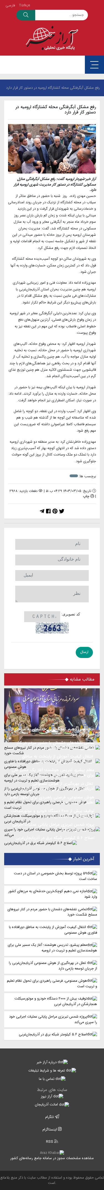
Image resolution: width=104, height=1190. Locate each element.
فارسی (10, 5)
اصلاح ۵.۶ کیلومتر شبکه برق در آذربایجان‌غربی (53, 1034)
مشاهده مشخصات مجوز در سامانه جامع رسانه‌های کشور (52, 1158)
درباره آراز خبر (47, 1062)
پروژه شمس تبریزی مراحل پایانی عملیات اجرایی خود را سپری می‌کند (53, 1019)
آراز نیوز (47, 1096)
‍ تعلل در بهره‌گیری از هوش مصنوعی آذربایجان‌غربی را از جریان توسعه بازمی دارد (53, 965)
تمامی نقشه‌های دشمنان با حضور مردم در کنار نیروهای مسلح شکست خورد (52, 912)
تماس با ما (47, 1079)
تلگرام (50, 1117)
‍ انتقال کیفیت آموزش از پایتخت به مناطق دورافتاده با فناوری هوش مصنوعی (53, 930)
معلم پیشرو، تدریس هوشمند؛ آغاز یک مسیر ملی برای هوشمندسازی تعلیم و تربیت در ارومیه (52, 947)
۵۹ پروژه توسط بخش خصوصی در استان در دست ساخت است (55, 876)
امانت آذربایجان (47, 1104)
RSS (50, 1142)
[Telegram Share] (42, 512)
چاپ (86, 496)
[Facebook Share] (48, 512)
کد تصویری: (70, 614)
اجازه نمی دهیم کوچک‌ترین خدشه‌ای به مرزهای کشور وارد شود (52, 894)
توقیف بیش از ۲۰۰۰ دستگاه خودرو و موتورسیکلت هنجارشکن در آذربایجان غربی (55, 1001)
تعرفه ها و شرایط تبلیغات (47, 1070)
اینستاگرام (50, 1129)
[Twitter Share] (61, 512)
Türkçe (24, 5)
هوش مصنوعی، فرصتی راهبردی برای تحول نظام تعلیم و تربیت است (52, 983)
